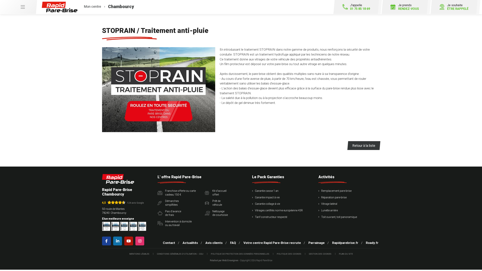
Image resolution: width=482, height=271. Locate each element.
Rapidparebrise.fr (345, 243)
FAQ (233, 243)
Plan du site (346, 254)
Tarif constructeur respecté (271, 216)
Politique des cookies (289, 254)
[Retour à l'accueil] (118, 179)
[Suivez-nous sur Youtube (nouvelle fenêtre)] (129, 241)
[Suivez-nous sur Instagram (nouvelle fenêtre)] (140, 241)
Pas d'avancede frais (173, 213)
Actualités (190, 243)
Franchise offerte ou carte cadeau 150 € (180, 192)
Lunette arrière (329, 210)
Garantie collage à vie (267, 203)
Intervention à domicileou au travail (178, 223)
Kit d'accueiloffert (219, 192)
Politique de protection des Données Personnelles (240, 254)
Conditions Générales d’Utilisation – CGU (180, 254)
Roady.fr (372, 243)
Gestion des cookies (320, 254)
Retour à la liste (363, 146)
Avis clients (214, 243)
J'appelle (360, 7)
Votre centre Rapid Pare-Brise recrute (272, 243)
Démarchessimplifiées (172, 202)
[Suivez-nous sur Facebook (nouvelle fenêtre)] (107, 241)
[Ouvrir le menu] (18, 7)
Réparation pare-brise (334, 197)
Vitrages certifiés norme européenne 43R (279, 210)
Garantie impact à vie (267, 197)
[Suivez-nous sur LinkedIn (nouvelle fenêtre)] (118, 241)
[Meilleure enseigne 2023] (142, 226)
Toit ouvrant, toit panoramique (339, 216)
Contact (169, 243)
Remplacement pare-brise (336, 190)
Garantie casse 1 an (266, 190)
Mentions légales (139, 254)
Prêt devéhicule (217, 202)
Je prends (408, 7)
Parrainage (316, 243)
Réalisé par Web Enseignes (224, 260)
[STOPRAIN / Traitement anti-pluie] (158, 89)
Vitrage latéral (329, 203)
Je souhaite (457, 7)
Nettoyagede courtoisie (220, 213)
